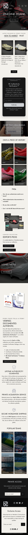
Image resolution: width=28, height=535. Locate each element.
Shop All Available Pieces (9, 250)
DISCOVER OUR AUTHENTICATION (14, 132)
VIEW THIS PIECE (6, 271)
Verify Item (14, 105)
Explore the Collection (8, 246)
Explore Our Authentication (9, 361)
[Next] (26, 50)
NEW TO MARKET (11, 36)
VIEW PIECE (14, 21)
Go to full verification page (14, 113)
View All (14, 71)
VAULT (21, 36)
